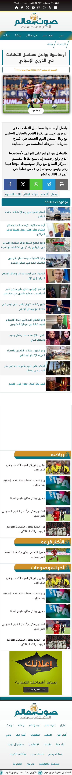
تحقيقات (35, 734)
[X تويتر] (27, 7)
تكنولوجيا (33, 744)
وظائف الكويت (18, 754)
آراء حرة (60, 744)
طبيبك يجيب (37, 754)
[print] (61, 184)
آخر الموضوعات (47, 568)
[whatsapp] (36, 184)
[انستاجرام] (39, 7)
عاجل (61, 35)
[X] (23, 184)
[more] (55, 7)
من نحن (30, 764)
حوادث (6, 35)
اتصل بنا (17, 764)
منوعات (47, 744)
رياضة (18, 35)
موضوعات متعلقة (56, 202)
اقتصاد (48, 734)
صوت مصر (48, 35)
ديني (8, 734)
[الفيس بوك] (22, 7)
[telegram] (48, 184)
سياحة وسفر (55, 754)
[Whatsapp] (44, 7)
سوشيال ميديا (16, 744)
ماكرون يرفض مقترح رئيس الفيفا (30, 772)
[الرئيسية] (16, 7)
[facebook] (10, 184)
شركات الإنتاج (30, 194)
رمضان (54, 194)
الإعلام (44, 194)
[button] (4, 427)
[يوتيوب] (33, 7)
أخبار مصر (21, 734)
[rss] (50, 7)
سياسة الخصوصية (49, 764)
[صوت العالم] (36, 27)
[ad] (36, 394)
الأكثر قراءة (52, 542)
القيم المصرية (13, 194)
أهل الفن (61, 734)
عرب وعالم (31, 35)
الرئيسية (61, 44)
